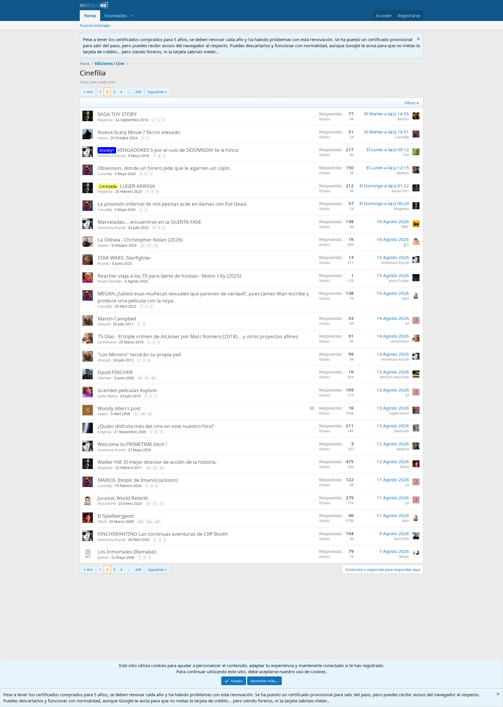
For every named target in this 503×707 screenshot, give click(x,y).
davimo (403, 119)
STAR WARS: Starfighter (124, 257)
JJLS (406, 244)
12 (161, 503)
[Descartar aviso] (417, 39)
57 (136, 414)
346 (149, 521)
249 (138, 91)
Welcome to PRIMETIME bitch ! (132, 444)
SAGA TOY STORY (117, 114)
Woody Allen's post (119, 408)
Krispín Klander (110, 281)
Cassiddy (401, 137)
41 (146, 378)
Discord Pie (107, 503)
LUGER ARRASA (137, 186)
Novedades (116, 15)
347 (157, 521)
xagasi (103, 413)
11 (155, 503)
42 (153, 378)
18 (148, 468)
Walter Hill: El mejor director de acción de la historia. (157, 462)
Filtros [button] (410, 102)
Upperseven (399, 413)
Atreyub (104, 324)
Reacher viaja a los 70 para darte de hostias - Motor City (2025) (169, 275)
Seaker (103, 245)
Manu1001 (400, 190)
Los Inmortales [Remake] (127, 551)
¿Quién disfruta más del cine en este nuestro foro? (156, 426)
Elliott (404, 466)
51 (149, 245)
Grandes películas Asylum (127, 390)
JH (407, 323)
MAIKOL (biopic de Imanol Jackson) (138, 480)
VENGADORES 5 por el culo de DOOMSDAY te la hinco (178, 150)
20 (161, 468)
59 (149, 414)
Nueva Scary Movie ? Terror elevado (139, 132)
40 (140, 378)
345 (140, 521)
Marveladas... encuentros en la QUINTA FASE (149, 221)
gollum (103, 557)
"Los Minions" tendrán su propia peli (139, 354)
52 (156, 245)
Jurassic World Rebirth (123, 498)
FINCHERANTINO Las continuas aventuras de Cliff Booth (163, 533)
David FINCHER (115, 372)
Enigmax (104, 431)
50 (142, 245)
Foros (90, 15)
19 (155, 468)
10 (148, 503)
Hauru (103, 137)
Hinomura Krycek (111, 155)
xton (405, 298)
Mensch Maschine (394, 377)
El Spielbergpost (116, 515)
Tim (406, 154)
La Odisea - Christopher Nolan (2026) (140, 239)
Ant (90, 91)
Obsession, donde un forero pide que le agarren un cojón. (164, 168)
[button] (131, 15)
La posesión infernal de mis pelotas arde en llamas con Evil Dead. (172, 203)
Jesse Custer (399, 280)
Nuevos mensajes (95, 25)
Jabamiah (401, 431)
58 (143, 414)
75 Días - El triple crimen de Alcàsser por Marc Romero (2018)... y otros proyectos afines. (198, 336)
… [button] (128, 91)
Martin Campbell (117, 318)
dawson (402, 172)
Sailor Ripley (107, 396)
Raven (404, 556)
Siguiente (156, 91)
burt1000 (401, 538)
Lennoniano (107, 342)
